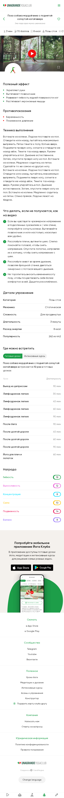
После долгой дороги (16, 431)
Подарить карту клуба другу (32, 703)
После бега (10, 424)
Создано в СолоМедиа (32, 770)
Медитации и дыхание (32, 682)
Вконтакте (32, 659)
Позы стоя (55, 299)
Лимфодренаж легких (16, 393)
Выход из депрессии (15, 386)
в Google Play (32, 631)
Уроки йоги (32, 677)
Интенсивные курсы (32, 688)
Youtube (32, 654)
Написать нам (32, 721)
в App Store (32, 626)
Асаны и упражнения (32, 693)
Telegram (32, 649)
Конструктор (32, 698)
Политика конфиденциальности (32, 744)
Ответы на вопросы (32, 726)
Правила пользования (32, 749)
